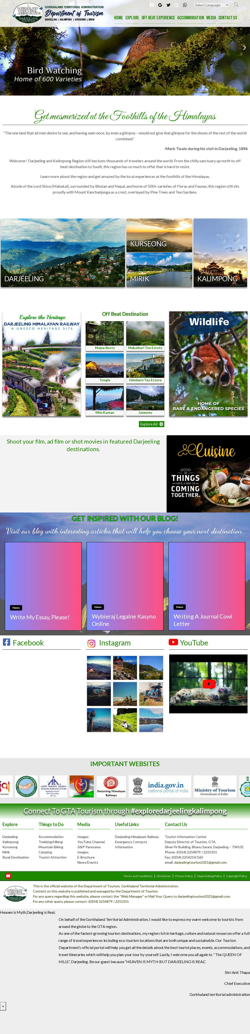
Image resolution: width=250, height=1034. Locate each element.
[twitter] (168, 5)
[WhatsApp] (185, 5)
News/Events (87, 862)
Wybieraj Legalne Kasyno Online (124, 620)
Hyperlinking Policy (209, 876)
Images (83, 837)
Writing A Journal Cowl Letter (202, 620)
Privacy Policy (184, 876)
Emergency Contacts (131, 842)
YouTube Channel (91, 842)
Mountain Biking (51, 847)
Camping (45, 852)
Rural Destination (15, 857)
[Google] (160, 5)
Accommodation (51, 837)
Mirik (6, 852)
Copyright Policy (237, 876)
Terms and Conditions (138, 876)
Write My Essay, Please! (40, 616)
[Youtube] (8, 875)
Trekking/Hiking (51, 842)
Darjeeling (10, 837)
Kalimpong (10, 842)
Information (124, 847)
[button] (151, 424)
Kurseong (10, 847)
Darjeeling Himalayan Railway (137, 837)
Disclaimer (164, 876)
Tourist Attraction (53, 857)
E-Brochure (86, 857)
